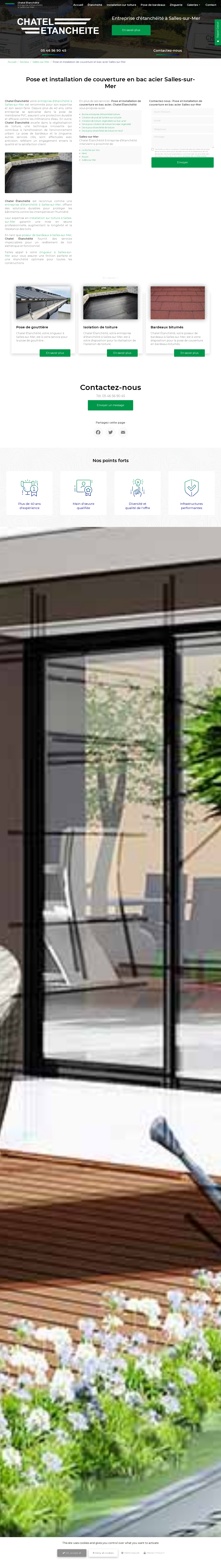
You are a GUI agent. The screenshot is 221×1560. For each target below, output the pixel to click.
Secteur (24, 62)
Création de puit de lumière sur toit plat (102, 117)
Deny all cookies (104, 1552)
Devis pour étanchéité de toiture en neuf (102, 131)
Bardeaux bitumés (167, 327)
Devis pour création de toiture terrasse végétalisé (106, 124)
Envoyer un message (110, 405)
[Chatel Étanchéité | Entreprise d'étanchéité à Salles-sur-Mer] (9, 5)
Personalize (131, 1553)
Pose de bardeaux (153, 4)
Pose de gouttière (32, 327)
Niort (84, 153)
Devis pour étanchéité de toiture (98, 127)
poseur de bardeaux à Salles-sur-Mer (47, 235)
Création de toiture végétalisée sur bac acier (104, 121)
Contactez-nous (167, 50)
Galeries (192, 4)
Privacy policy (155, 1553)
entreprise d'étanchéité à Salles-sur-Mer (33, 204)
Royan (85, 157)
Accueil (78, 4)
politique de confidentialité (194, 156)
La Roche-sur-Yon (91, 150)
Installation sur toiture (121, 4)
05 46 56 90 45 (53, 50)
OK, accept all (73, 1552)
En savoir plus (131, 30)
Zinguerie (176, 4)
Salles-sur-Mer (41, 62)
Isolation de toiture (100, 327)
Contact (210, 4)
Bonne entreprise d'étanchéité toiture (101, 114)
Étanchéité (95, 4)
